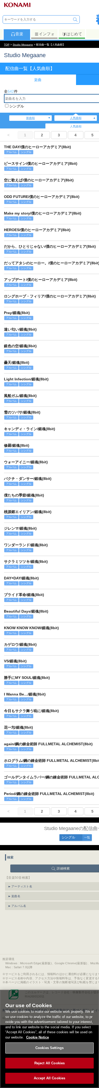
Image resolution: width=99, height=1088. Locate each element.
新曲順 (30, 118)
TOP (7, 44)
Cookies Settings (49, 1048)
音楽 (19, 34)
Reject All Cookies (49, 1063)
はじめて (74, 34)
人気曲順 (76, 118)
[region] (49, 1039)
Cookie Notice (37, 1037)
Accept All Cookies (49, 1078)
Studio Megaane (23, 44)
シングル (16, 106)
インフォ (47, 34)
